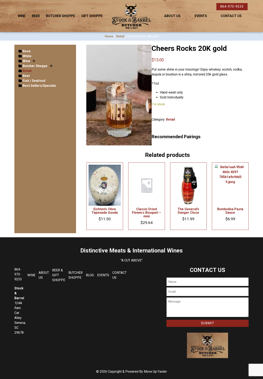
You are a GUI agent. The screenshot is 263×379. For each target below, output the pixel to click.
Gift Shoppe (92, 16)
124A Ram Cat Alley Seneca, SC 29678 (20, 317)
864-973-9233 (232, 6)
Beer (36, 16)
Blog (90, 275)
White (27, 56)
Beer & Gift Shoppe (58, 275)
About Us (172, 16)
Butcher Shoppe (60, 16)
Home (109, 36)
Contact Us (231, 16)
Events (201, 16)
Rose (27, 51)
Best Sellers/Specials (39, 86)
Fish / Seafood (34, 81)
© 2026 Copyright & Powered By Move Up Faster (131, 371)
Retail (120, 36)
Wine (21, 16)
